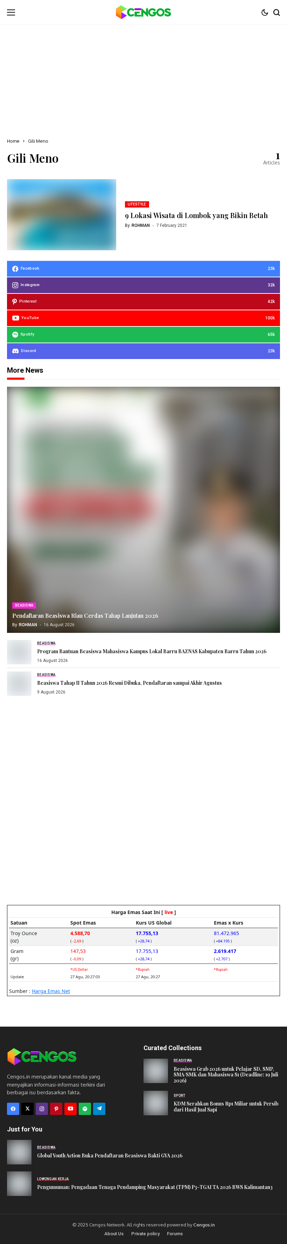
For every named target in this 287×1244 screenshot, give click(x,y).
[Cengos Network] (143, 12)
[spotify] (85, 1109)
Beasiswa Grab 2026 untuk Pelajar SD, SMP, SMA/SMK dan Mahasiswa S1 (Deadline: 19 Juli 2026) (226, 1075)
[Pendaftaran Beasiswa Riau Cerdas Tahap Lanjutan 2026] (143, 510)
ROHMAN (141, 225)
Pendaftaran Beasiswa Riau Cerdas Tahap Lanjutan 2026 (85, 615)
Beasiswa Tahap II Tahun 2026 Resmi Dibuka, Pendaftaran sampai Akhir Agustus (129, 683)
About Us (114, 1233)
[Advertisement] (143, 77)
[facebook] (13, 1109)
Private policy (145, 1233)
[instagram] (42, 1109)
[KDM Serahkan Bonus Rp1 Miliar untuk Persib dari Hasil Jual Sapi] (156, 1103)
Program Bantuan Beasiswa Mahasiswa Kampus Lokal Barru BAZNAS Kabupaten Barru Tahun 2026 (151, 651)
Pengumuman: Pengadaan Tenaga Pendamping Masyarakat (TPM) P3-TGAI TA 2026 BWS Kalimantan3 (155, 1187)
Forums (175, 1233)
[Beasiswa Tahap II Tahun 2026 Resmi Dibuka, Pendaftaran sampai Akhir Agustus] (19, 683)
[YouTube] (70, 1109)
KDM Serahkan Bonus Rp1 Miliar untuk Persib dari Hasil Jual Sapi (226, 1106)
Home (13, 141)
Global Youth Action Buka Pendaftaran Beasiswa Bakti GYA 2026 (109, 1155)
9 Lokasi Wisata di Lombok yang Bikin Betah (196, 215)
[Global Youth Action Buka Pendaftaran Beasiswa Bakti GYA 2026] (19, 1152)
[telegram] (99, 1109)
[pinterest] (56, 1109)
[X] (27, 1109)
